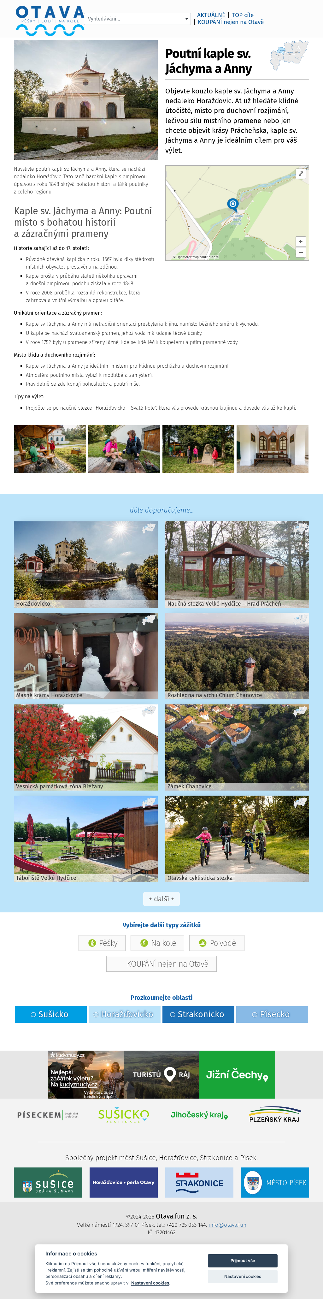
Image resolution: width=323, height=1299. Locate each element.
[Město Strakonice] (199, 1182)
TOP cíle (243, 15)
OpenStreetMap (188, 257)
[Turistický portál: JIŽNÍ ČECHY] (237, 1074)
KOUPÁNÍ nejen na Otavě (231, 22)
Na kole (163, 943)
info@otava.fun (227, 1225)
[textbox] (137, 19)
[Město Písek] (275, 1182)
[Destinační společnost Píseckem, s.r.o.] (48, 1115)
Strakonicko (201, 1014)
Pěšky (108, 943)
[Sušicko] (124, 1115)
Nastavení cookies (150, 1282)
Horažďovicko (127, 1014)
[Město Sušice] (48, 1182)
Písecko (275, 1014)
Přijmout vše (243, 1260)
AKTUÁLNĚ (211, 15)
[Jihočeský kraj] (199, 1115)
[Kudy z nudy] (86, 1074)
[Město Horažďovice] (124, 1182)
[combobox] (137, 19)
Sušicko (53, 1014)
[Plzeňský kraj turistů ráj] (161, 1074)
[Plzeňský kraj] (275, 1115)
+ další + (161, 899)
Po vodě (223, 943)
